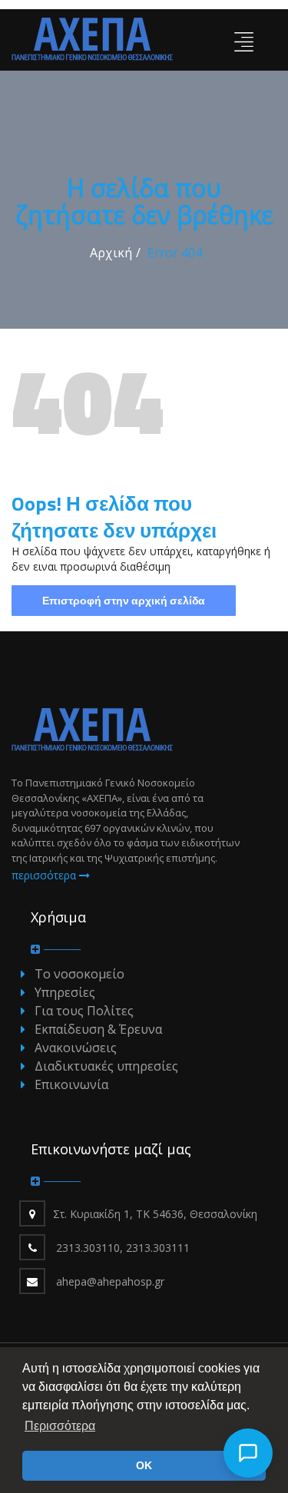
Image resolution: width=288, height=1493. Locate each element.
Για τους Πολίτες (84, 1010)
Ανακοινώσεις (76, 1047)
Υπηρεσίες (65, 992)
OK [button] (144, 1465)
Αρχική (111, 252)
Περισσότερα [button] (60, 1425)
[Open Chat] (248, 1453)
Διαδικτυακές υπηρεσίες (106, 1066)
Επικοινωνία (71, 1084)
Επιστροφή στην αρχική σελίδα (123, 600)
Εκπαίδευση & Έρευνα (98, 1029)
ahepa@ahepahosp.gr (110, 1281)
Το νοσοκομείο (79, 973)
